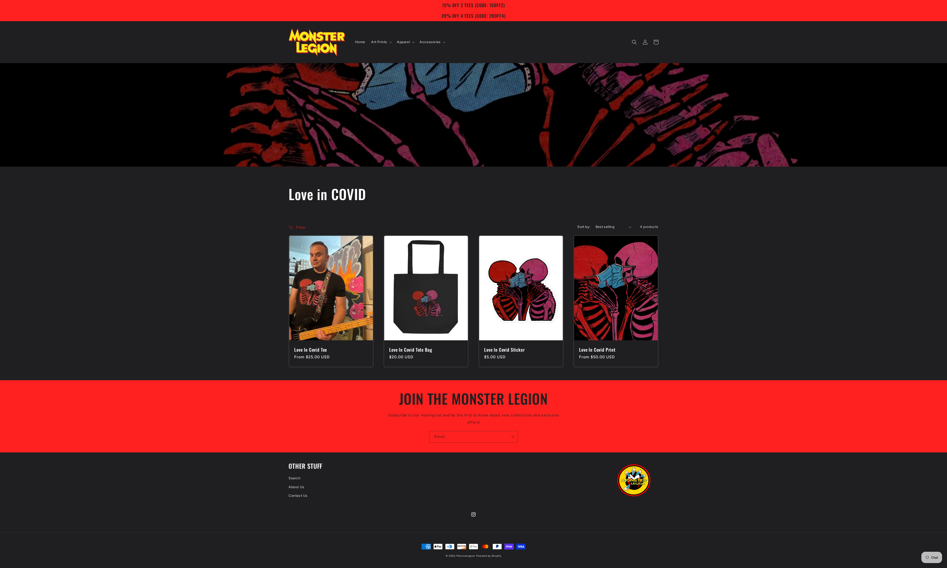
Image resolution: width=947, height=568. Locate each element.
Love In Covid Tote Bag (410, 349)
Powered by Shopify (488, 555)
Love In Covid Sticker (504, 349)
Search (295, 478)
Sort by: (583, 227)
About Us (296, 487)
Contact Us (298, 496)
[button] (381, 42)
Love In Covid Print (597, 349)
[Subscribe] (512, 437)
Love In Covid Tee (310, 349)
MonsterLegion (465, 555)
